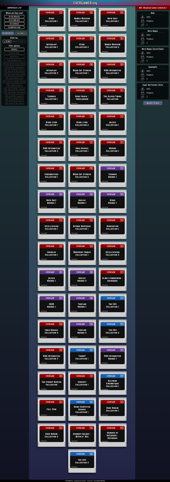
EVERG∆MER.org (85, 3)
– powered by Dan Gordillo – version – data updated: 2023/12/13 (85, 480)
